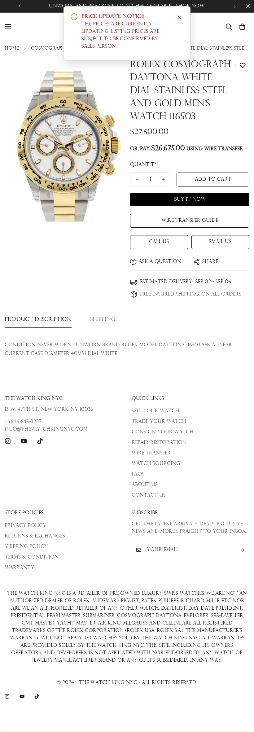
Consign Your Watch (163, 432)
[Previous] (19, 6)
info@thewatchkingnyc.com (46, 429)
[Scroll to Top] (242, 698)
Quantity (144, 164)
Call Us (159, 241)
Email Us (220, 241)
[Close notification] (179, 17)
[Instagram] (8, 441)
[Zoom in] (111, 70)
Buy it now (190, 199)
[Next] (235, 6)
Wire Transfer (151, 453)
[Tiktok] (40, 441)
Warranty (19, 567)
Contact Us (149, 495)
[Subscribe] (242, 550)
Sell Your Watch (155, 411)
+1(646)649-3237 (23, 421)
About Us (145, 484)
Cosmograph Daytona (60, 48)
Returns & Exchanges (35, 536)
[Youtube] (24, 441)
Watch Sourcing (156, 463)
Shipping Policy (26, 546)
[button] (242, 27)
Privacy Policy (25, 525)
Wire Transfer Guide (189, 220)
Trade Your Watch (159, 421)
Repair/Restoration (159, 442)
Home (12, 48)
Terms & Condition (32, 557)
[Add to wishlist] (242, 65)
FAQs (138, 474)
